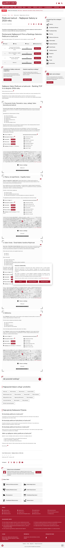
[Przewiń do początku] (62, 545)
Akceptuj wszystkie (44, 281)
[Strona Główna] (3, 7)
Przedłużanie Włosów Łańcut (12, 500)
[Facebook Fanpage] (56, 3)
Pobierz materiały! (27, 79)
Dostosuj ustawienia (32, 281)
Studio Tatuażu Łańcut (31, 489)
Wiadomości (6, 7)
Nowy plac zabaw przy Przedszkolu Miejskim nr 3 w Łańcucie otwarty (47, 528)
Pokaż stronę (13, 141)
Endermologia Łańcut (31, 484)
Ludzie (61, 7)
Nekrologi (35, 7)
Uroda (12, 15)
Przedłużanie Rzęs (53, 30)
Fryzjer (50, 60)
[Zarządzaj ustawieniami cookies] (2, 545)
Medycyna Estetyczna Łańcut (12, 484)
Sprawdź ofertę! (7, 79)
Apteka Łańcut (21, 510)
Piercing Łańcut (9, 495)
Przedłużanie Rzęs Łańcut (32, 495)
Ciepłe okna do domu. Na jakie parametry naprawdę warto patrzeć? (47, 525)
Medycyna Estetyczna (53, 37)
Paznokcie (51, 53)
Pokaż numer (13, 209)
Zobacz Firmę (37, 48)
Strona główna (4, 15)
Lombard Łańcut (37, 510)
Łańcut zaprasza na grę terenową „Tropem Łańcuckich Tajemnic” (14, 528)
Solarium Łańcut (30, 500)
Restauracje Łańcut (37, 513)
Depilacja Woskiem (53, 43)
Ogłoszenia (19, 7)
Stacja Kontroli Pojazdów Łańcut (24, 513)
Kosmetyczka (52, 63)
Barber (50, 56)
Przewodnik (56, 7)
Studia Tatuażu (52, 47)
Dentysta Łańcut (6, 510)
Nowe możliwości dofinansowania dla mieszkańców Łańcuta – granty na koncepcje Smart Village (16, 526)
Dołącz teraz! (50, 82)
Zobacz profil (13, 139)
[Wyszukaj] (61, 3)
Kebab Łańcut (51, 513)
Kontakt (25, 538)
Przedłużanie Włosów (53, 27)
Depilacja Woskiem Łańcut (11, 489)
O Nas (28, 543)
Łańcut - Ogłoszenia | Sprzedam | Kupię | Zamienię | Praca (31, 10)
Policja (11, 7)
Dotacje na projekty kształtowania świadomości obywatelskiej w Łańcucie (48, 522)
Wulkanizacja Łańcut (7, 513)
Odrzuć (20, 281)
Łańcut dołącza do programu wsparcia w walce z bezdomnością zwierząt (16, 522)
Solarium (51, 24)
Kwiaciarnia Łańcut (52, 510)
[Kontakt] (59, 3)
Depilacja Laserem (53, 50)
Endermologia (52, 40)
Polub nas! (38, 472)
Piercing (51, 34)
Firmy (15, 7)
